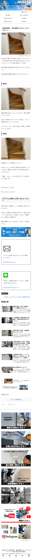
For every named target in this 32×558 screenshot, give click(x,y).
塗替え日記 (5, 293)
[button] (28, 330)
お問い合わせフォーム (9, 262)
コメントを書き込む (16, 399)
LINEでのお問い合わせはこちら (11, 287)
